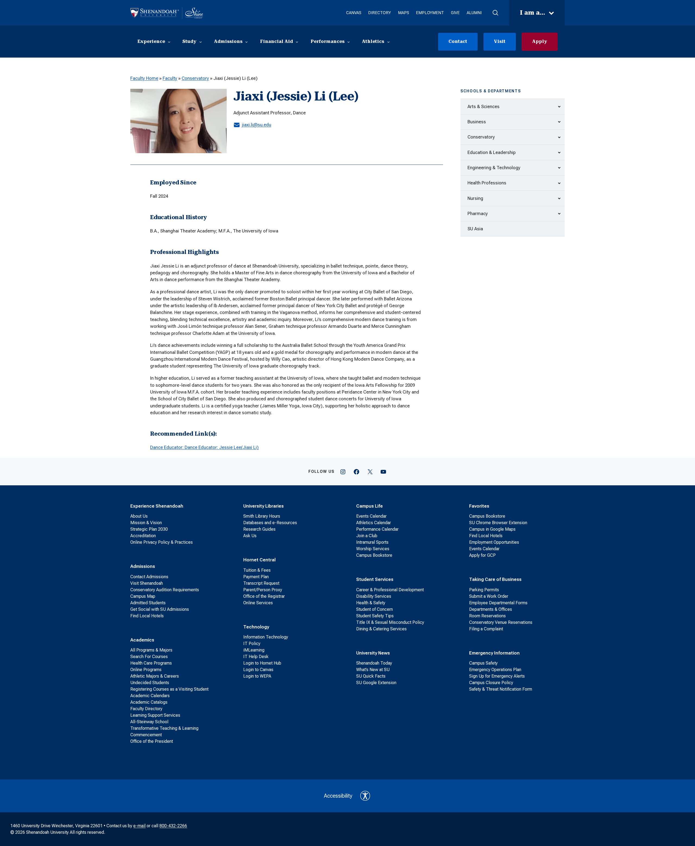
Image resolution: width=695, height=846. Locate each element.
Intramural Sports (372, 542)
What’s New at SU (373, 669)
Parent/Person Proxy (262, 589)
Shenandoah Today (374, 663)
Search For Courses (149, 656)
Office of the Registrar (264, 596)
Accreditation (143, 535)
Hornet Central (259, 559)
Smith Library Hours (261, 516)
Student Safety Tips (375, 615)
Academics (142, 640)
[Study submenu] (200, 41)
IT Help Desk (255, 656)
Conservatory (195, 78)
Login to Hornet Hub (262, 663)
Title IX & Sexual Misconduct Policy (390, 622)
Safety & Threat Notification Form (500, 689)
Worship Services (372, 548)
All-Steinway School (149, 721)
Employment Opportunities (494, 542)
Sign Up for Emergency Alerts (497, 676)
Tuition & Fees (257, 570)
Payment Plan (256, 576)
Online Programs (146, 669)
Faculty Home (144, 78)
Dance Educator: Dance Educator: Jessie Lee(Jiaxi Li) (204, 447)
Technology (256, 627)
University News (373, 653)
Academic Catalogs (149, 702)
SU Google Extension (376, 682)
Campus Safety (483, 663)
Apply (539, 41)
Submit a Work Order (488, 596)
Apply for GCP (482, 555)
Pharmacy (477, 213)
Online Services (258, 602)
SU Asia (475, 228)
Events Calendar (371, 516)
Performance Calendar (377, 529)
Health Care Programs (151, 663)
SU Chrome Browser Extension (498, 522)
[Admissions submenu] (246, 41)
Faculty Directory (146, 708)
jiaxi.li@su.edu (256, 124)
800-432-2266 (173, 825)
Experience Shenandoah (156, 506)
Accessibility (338, 795)
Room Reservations (487, 615)
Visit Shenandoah (146, 583)
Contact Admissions (149, 576)
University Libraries (263, 506)
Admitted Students (148, 602)
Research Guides (259, 529)
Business (476, 121)
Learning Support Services (155, 715)
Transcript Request (261, 583)
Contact (457, 41)
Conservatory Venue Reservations (500, 622)
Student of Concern (374, 609)
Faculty (170, 78)
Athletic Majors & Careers (154, 676)
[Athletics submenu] (388, 41)
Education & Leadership (491, 152)
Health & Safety (370, 602)
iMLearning (253, 650)
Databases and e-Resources (270, 522)
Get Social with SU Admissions (159, 609)
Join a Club (366, 535)
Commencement (146, 734)
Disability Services (373, 596)
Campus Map (142, 596)
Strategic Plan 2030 (149, 529)
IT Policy (251, 643)
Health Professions (486, 182)
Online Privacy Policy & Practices (161, 542)
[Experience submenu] (169, 41)
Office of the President (151, 741)
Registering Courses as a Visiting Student (169, 689)
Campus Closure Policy (491, 682)
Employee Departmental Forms (498, 602)
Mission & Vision (146, 522)
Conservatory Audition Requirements (164, 589)
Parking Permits (484, 589)
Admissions (142, 566)
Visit (500, 41)
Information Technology (265, 637)
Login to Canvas (258, 669)
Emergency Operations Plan (495, 669)
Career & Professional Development (390, 589)
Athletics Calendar (373, 522)
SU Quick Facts (371, 676)
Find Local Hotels (147, 615)
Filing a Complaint (486, 628)
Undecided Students (149, 682)
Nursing (475, 198)
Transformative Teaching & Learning (164, 728)
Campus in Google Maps (492, 529)
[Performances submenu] (348, 41)
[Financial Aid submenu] (297, 41)
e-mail (139, 825)
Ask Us (250, 535)
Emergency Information (494, 653)
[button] (495, 12)
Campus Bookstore (374, 555)
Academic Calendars (150, 695)
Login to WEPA (257, 676)
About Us (139, 516)
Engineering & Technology (493, 167)
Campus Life (369, 506)
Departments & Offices (490, 609)
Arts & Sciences (483, 106)
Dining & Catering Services (381, 628)
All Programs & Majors (151, 650)
